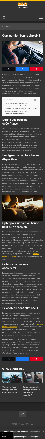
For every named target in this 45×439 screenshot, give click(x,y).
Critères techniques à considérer (16, 111)
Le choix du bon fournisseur (14, 114)
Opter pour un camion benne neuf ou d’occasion (21, 108)
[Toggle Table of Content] (34, 100)
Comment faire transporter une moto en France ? (10, 390)
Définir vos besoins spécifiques (16, 103)
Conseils (7, 26)
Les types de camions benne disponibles (19, 106)
